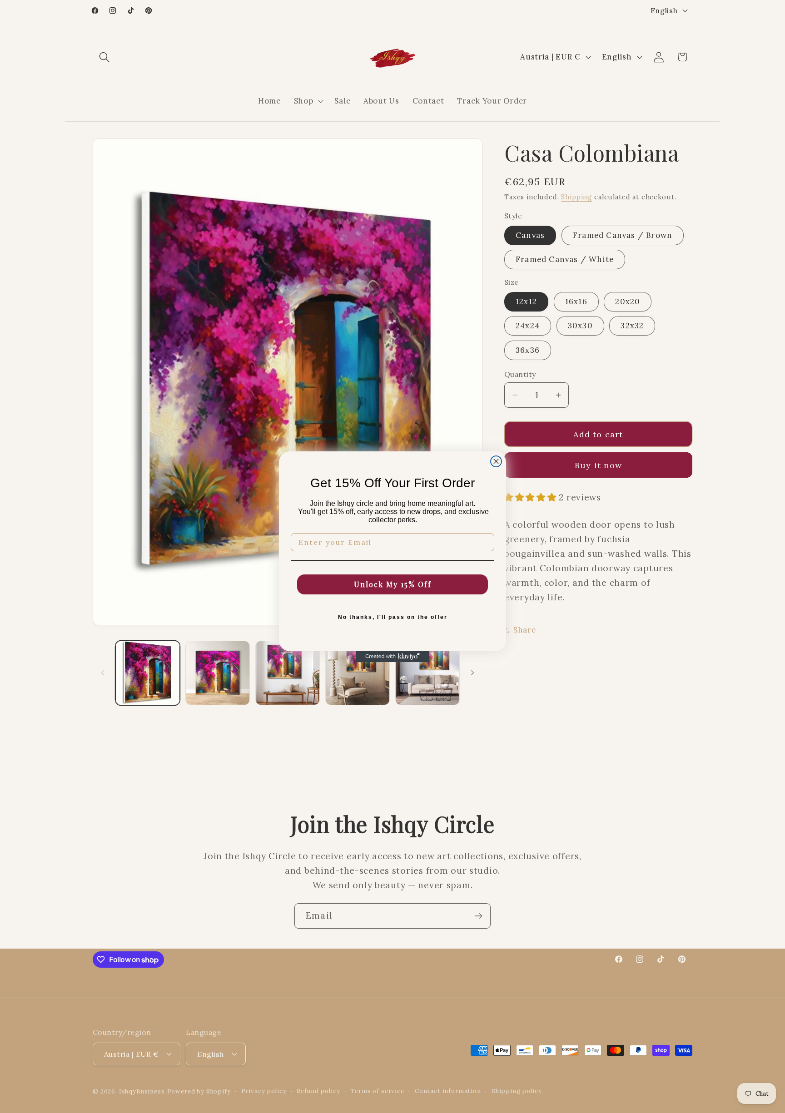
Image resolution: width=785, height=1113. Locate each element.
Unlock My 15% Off (393, 584)
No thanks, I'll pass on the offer (392, 617)
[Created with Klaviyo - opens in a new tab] (392, 656)
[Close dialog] (496, 461)
